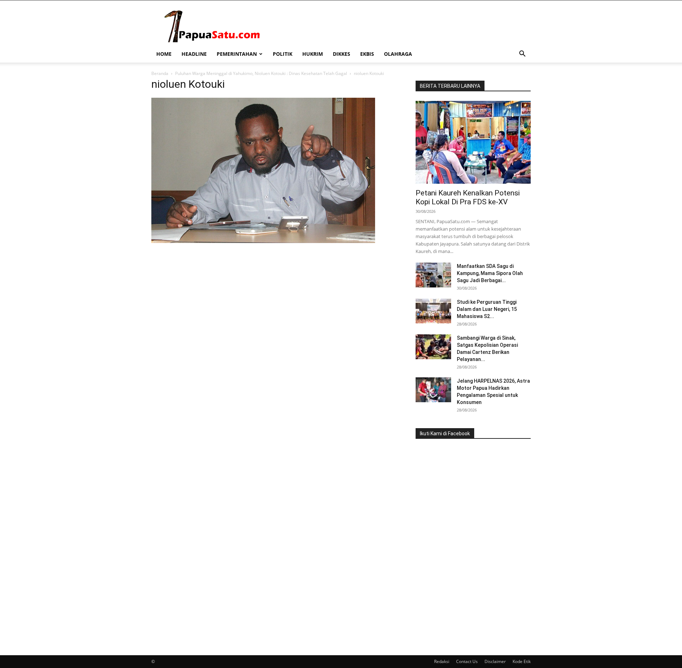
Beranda (159, 73)
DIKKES (341, 53)
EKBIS (367, 53)
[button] (522, 54)
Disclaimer (495, 661)
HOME (164, 53)
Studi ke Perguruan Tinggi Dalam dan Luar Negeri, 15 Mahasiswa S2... (487, 309)
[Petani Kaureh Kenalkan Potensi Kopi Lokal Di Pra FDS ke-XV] (473, 142)
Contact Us (467, 661)
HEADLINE (194, 53)
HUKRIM (312, 53)
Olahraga (398, 53)
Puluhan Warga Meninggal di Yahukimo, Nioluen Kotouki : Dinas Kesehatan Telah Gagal (261, 73)
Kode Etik (522, 661)
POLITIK (282, 53)
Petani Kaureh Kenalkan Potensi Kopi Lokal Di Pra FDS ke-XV (468, 197)
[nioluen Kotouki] (263, 241)
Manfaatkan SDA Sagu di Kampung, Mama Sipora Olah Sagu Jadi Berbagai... (490, 273)
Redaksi (441, 661)
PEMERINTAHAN (237, 53)
